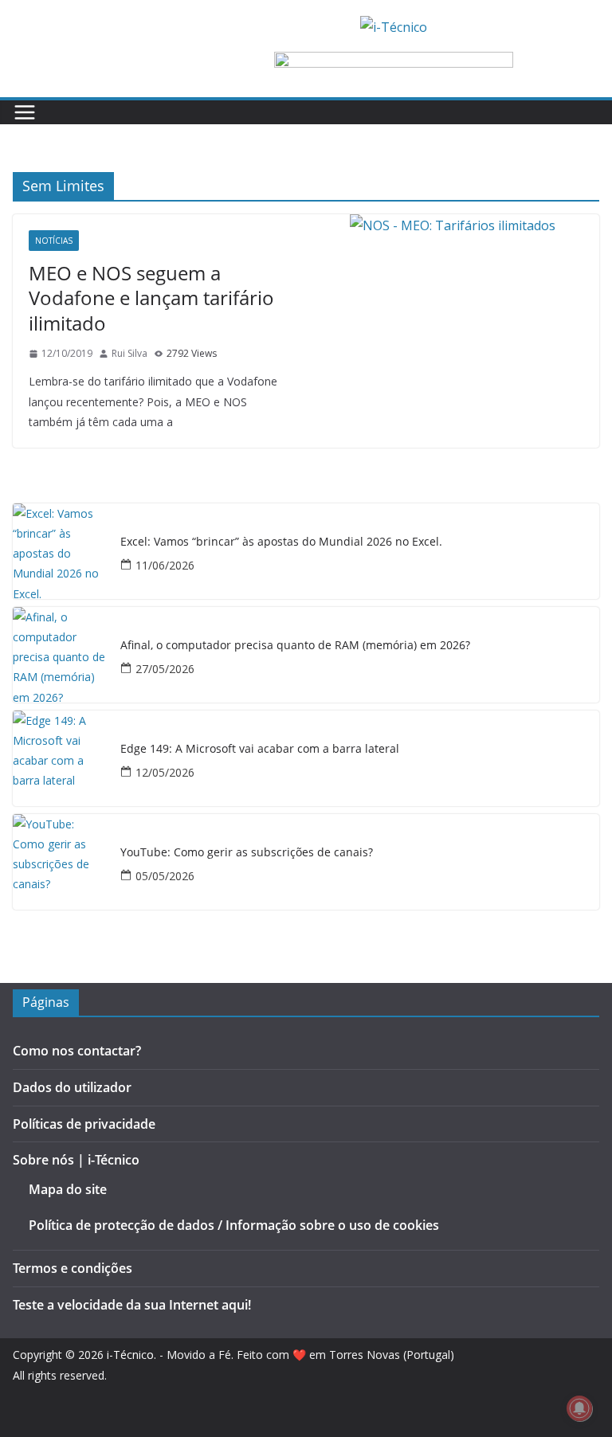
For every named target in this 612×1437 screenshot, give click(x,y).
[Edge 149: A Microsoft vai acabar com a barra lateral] (60, 758)
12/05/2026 (164, 772)
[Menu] (25, 112)
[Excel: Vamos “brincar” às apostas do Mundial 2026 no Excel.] (60, 551)
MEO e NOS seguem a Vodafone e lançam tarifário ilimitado (151, 297)
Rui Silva (129, 353)
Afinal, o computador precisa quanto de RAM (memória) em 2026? (295, 645)
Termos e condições (72, 1268)
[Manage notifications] (579, 1408)
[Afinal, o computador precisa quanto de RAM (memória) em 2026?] (60, 655)
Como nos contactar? (77, 1050)
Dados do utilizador (72, 1087)
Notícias (54, 240)
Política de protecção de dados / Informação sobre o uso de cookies (234, 1225)
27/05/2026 (164, 668)
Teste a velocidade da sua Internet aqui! (132, 1305)
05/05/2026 (164, 875)
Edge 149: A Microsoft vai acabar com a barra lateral (259, 749)
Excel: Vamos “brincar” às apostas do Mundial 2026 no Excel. (281, 542)
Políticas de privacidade (84, 1124)
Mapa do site (68, 1189)
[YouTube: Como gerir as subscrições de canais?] (60, 862)
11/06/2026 (164, 565)
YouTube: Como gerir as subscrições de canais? (246, 852)
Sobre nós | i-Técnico (76, 1160)
